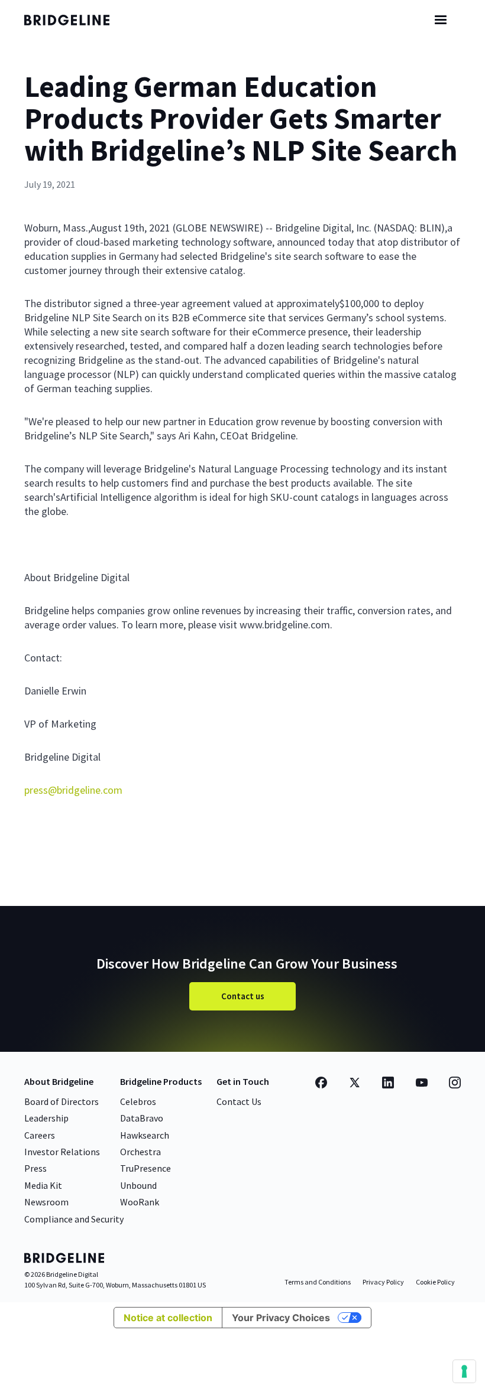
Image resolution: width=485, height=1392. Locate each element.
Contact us (242, 996)
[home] (77, 20)
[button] (441, 20)
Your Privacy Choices (281, 1317)
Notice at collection (168, 1317)
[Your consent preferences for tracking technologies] (464, 1371)
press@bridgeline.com (73, 790)
